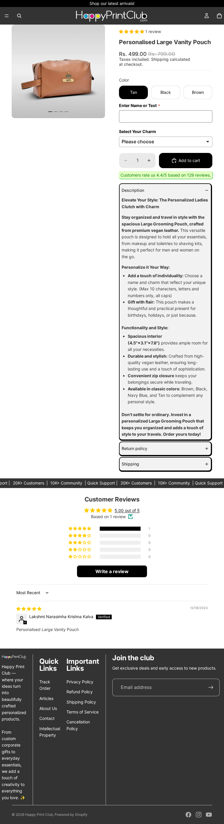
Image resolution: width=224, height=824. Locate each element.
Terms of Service (82, 711)
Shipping (130, 463)
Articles (46, 698)
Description (133, 190)
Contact (47, 718)
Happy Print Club (39, 814)
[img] (28, 608)
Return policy (134, 448)
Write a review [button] (112, 571)
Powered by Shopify (71, 814)
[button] (132, 31)
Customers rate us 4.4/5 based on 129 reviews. (165, 175)
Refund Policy (79, 691)
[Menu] (6, 16)
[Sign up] (211, 687)
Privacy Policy (79, 681)
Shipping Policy (81, 701)
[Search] (19, 15)
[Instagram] (198, 814)
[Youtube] (208, 814)
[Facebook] (188, 814)
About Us (48, 708)
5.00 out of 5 (127, 510)
